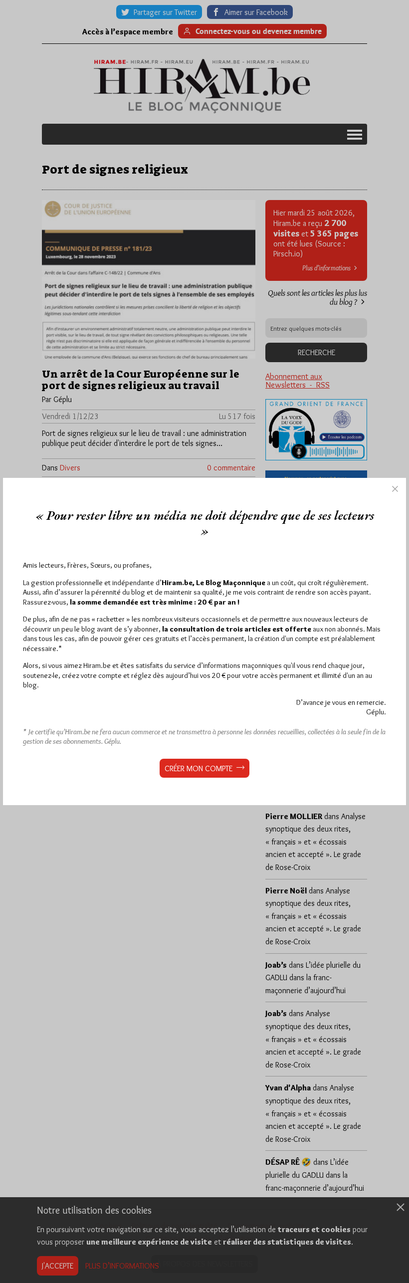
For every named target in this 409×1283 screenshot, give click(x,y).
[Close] (395, 489)
